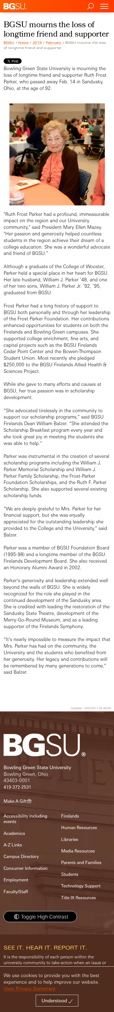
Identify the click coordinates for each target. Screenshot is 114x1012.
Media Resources (78, 851)
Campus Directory (21, 856)
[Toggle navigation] (104, 6)
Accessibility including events (25, 818)
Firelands (70, 816)
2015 (37, 43)
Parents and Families (81, 862)
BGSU (9, 43)
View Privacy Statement (30, 988)
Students (70, 874)
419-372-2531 (17, 787)
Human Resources (79, 827)
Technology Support (80, 886)
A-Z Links (13, 845)
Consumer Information (26, 868)
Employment (16, 879)
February (53, 43)
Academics (14, 833)
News (23, 43)
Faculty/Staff (16, 891)
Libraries (69, 839)
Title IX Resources (78, 897)
